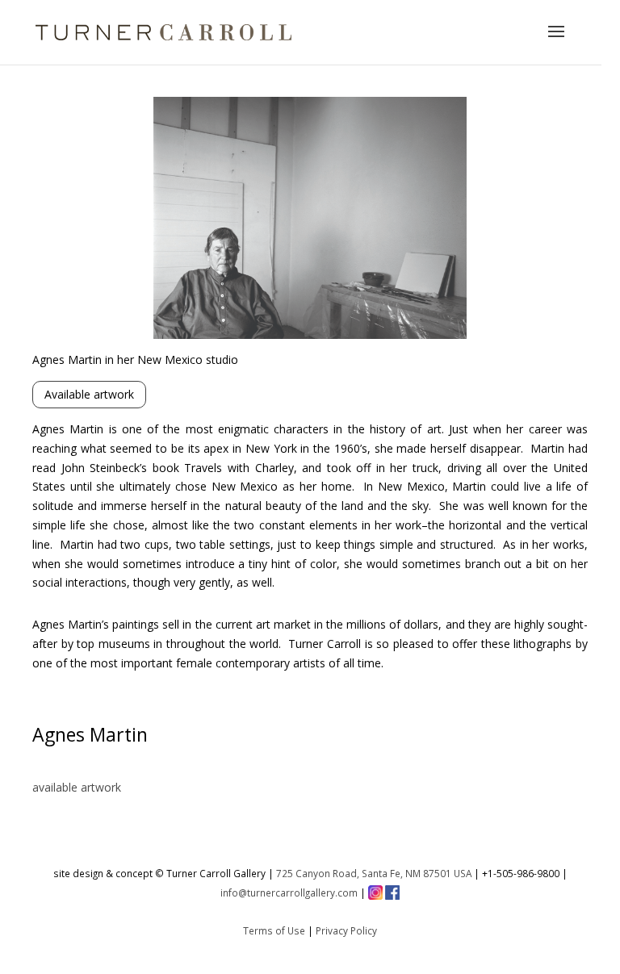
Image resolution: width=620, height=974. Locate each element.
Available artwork (89, 394)
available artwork (76, 787)
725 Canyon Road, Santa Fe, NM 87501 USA (373, 873)
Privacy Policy (346, 930)
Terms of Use (274, 930)
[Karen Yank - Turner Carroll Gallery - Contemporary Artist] (310, 334)
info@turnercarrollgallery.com (289, 892)
